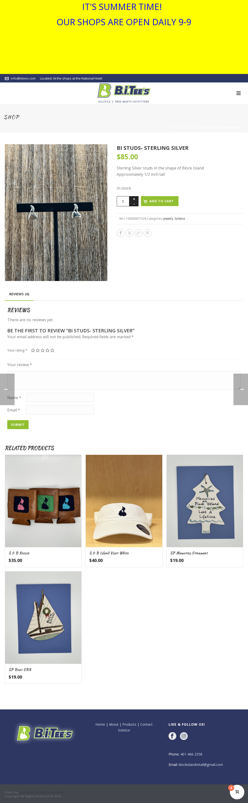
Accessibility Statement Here (42, 792)
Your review (19, 364)
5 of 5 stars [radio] (52, 350)
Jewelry (168, 219)
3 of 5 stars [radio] (43, 350)
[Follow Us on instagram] (184, 736)
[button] (98, 154)
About (113, 724)
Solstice (189, 127)
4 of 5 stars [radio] (47, 350)
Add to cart (161, 201)
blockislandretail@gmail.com (201, 764)
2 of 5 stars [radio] (38, 350)
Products (129, 724)
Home (174, 127)
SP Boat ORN (20, 669)
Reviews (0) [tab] (19, 294)
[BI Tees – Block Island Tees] (124, 93)
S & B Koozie (19, 553)
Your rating (17, 350)
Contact (146, 724)
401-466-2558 (191, 754)
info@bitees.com (23, 78)
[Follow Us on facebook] (172, 736)
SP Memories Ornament (189, 553)
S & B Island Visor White (109, 553)
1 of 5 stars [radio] (33, 350)
